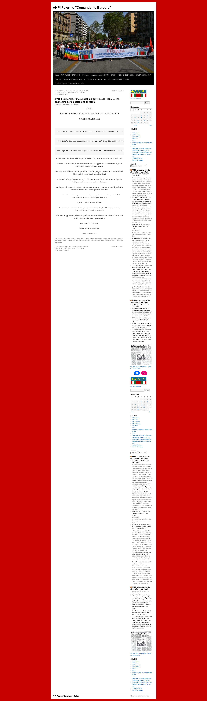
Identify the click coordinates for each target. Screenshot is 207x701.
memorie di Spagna (137, 158)
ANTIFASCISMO (79, 238)
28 (138, 123)
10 (147, 115)
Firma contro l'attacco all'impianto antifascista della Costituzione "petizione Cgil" (142, 154)
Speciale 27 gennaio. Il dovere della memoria (69, 83)
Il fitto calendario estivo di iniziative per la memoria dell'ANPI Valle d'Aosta (141, 226)
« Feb (135, 125)
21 (138, 120)
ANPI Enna (135, 133)
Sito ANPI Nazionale (137, 160)
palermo (76, 105)
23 (144, 120)
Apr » (150, 125)
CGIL (133, 146)
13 (135, 117)
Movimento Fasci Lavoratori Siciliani (111, 238)
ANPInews (135, 139)
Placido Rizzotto (109, 240)
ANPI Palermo (136, 135)
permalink (59, 242)
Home (57, 75)
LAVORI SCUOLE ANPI (143, 75)
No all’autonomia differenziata (97, 79)
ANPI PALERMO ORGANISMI (70, 75)
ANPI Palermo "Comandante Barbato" (82, 7)
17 (147, 117)
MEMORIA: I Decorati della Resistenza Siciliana (70, 79)
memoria (97, 238)
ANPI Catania (135, 131)
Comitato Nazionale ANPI (74, 240)
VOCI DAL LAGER (118, 90)
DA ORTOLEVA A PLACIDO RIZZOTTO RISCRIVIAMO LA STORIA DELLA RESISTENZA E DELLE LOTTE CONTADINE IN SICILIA (71, 92)
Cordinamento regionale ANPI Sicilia (93, 240)
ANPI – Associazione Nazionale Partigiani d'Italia (140, 171)
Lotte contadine (89, 238)
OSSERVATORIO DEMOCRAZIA (118, 79)
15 (141, 117)
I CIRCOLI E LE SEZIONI (126, 75)
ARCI (133, 140)
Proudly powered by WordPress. (141, 696)
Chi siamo (85, 75)
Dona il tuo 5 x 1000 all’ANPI (100, 75)
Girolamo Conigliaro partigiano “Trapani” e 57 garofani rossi (141, 367)
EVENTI (113, 75)
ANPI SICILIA (136, 137)
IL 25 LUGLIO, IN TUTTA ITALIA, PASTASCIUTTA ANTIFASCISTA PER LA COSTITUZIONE (141, 240)
